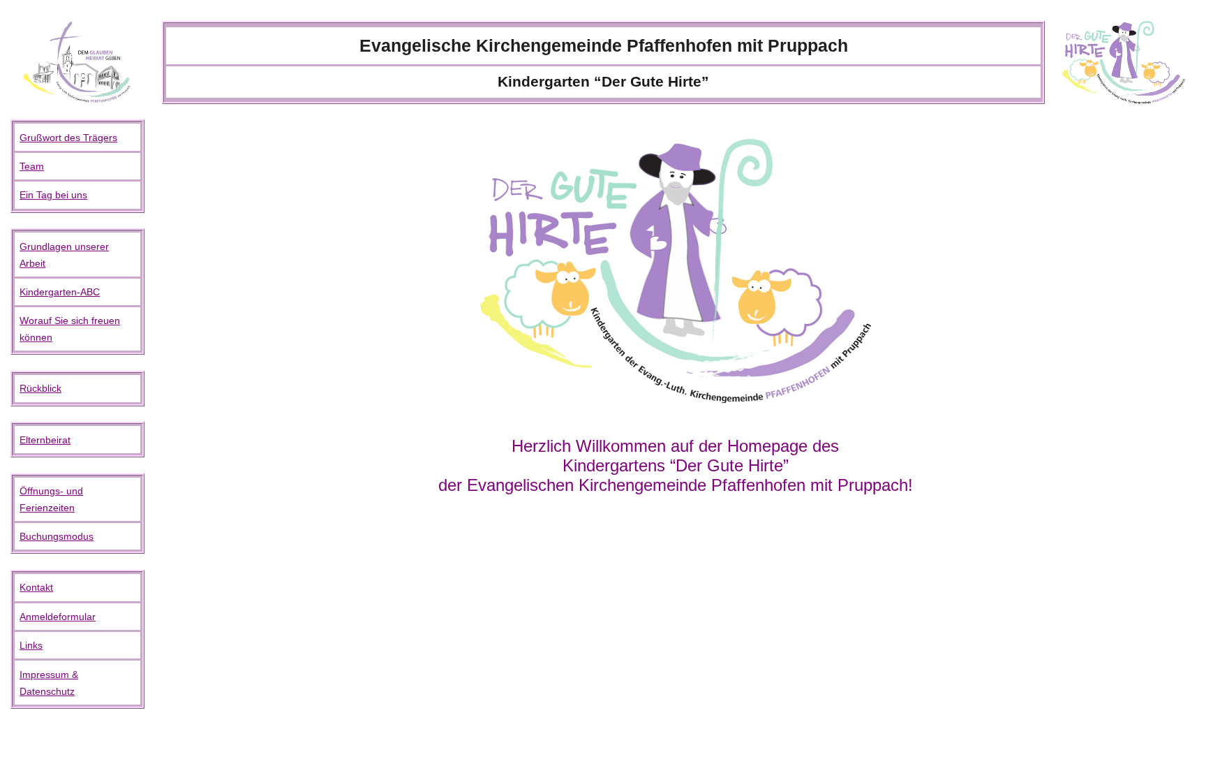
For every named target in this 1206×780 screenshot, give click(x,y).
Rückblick (40, 388)
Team (32, 166)
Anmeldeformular (58, 616)
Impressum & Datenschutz (49, 683)
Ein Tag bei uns (53, 194)
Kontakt (36, 587)
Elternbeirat (45, 440)
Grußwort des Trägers (68, 137)
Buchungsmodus (57, 536)
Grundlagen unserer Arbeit (64, 255)
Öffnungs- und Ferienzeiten (51, 499)
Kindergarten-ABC (60, 291)
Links (31, 645)
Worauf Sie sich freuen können (70, 329)
